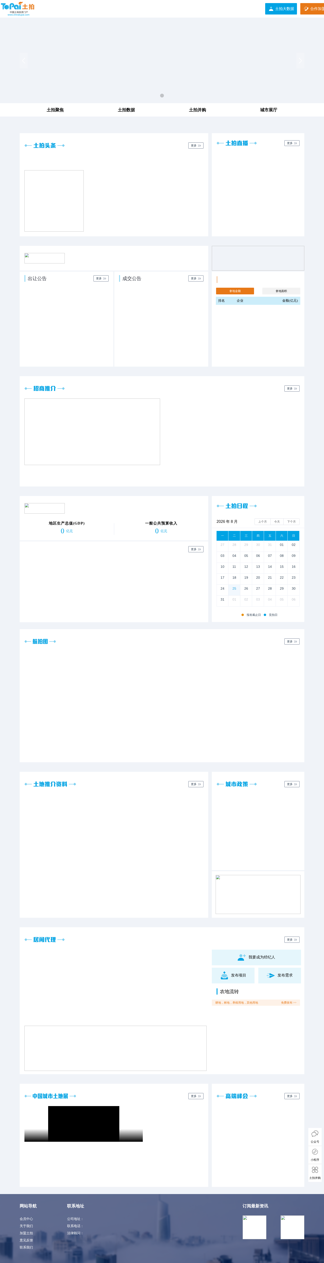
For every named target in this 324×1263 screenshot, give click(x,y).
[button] (24, 60)
